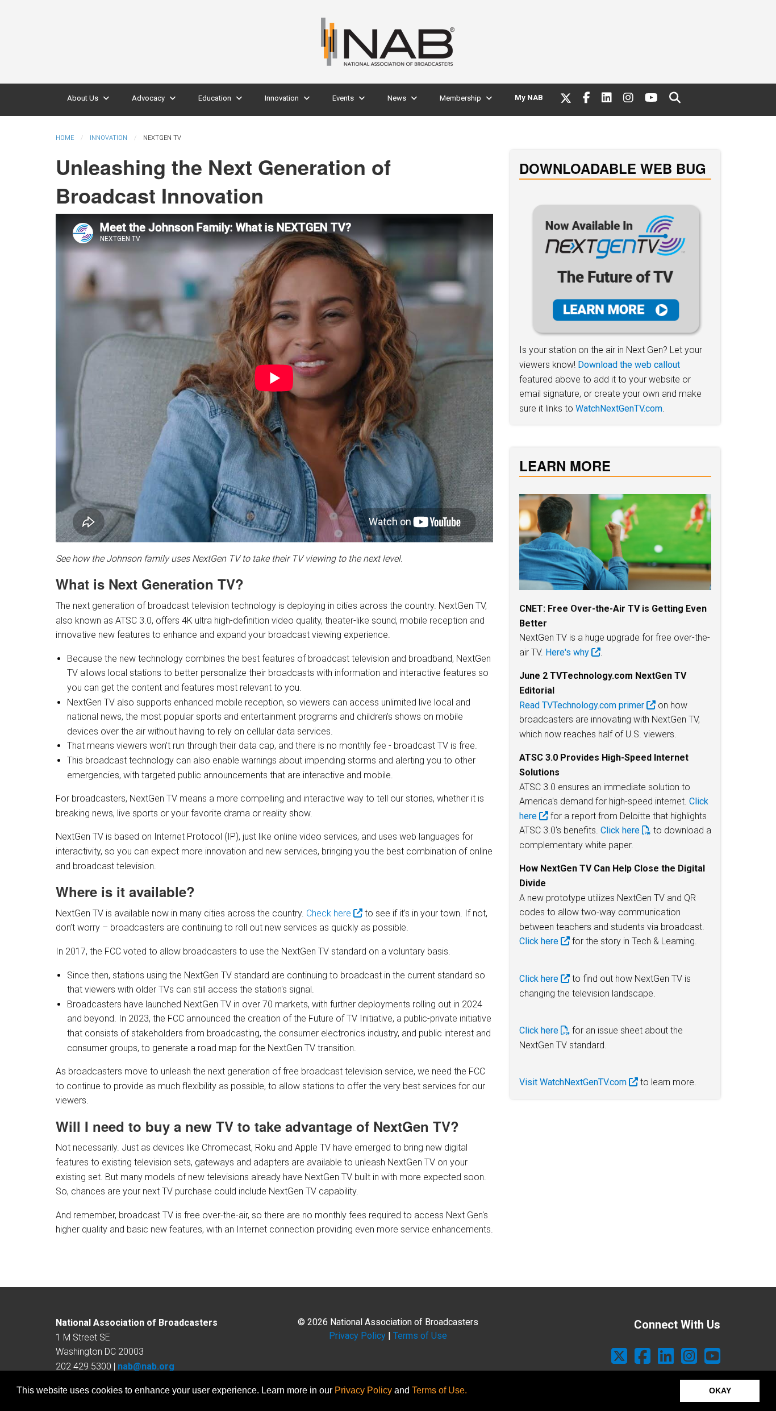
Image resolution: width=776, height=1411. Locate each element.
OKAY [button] (720, 1390)
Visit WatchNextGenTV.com (574, 1082)
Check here (329, 913)
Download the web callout (629, 364)
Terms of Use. (439, 1390)
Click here (621, 830)
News (396, 98)
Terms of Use (420, 1335)
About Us (82, 98)
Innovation (282, 98)
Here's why (568, 652)
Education (214, 98)
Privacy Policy (363, 1390)
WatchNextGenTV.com (618, 408)
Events (343, 98)
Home (65, 138)
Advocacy (148, 98)
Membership (460, 98)
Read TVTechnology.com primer (582, 705)
